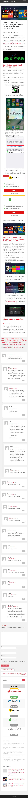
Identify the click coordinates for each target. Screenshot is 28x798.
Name (2, 646)
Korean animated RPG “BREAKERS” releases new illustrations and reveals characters (13, 756)
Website (2, 655)
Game (17, 32)
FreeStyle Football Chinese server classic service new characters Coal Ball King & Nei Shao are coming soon (13, 752)
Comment (3, 631)
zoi (12, 32)
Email (2, 650)
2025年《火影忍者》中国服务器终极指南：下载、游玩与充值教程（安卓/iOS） (13, 744)
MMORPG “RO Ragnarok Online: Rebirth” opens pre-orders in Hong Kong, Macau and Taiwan (14, 760)
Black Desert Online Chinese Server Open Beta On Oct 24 (13, 748)
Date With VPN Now (8, 1)
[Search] (23, 680)
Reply (24, 360)
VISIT (14, 191)
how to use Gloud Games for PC (14, 43)
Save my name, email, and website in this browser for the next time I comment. (13, 662)
